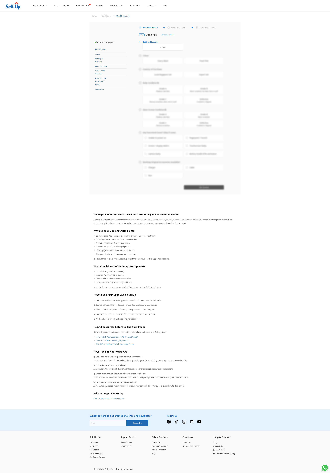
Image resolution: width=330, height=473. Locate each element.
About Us (186, 442)
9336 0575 (220, 450)
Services (134, 6)
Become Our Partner (191, 446)
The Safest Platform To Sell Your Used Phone (115, 344)
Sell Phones (39, 6)
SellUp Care (156, 442)
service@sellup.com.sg (225, 453)
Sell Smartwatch (96, 453)
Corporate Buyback (159, 446)
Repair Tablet (126, 446)
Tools (151, 6)
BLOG (165, 6)
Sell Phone (94, 442)
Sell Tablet (94, 446)
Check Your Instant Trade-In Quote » (108, 398)
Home (94, 16)
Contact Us (218, 446)
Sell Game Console (97, 457)
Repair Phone (126, 442)
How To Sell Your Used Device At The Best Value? (117, 337)
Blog (153, 453)
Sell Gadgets (62, 6)
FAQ (215, 442)
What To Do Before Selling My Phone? (112, 340)
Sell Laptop (94, 450)
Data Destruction (158, 450)
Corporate (116, 6)
